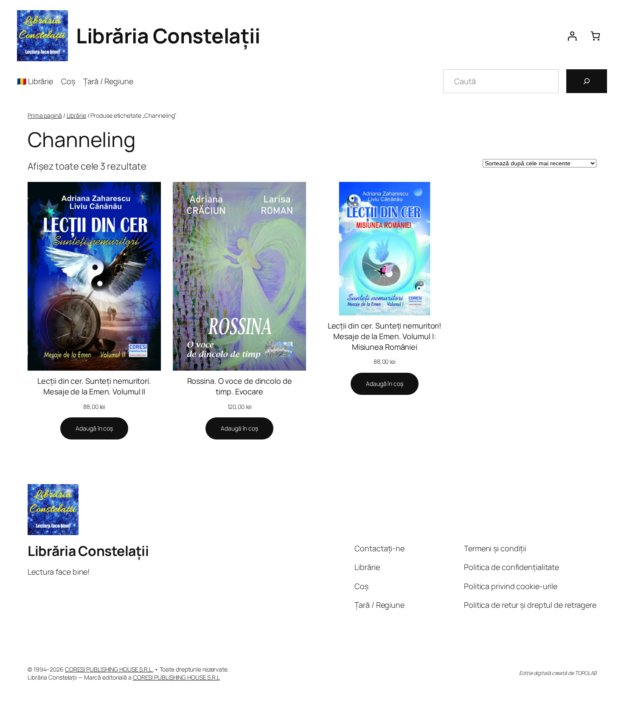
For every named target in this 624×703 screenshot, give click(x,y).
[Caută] (586, 81)
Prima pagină (45, 115)
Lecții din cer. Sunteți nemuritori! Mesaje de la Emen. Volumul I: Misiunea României (385, 336)
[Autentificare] (572, 36)
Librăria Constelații (168, 35)
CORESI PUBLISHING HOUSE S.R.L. (109, 669)
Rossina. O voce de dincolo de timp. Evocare (239, 386)
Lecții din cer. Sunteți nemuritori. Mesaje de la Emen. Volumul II (94, 386)
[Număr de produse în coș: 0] (595, 36)
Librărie (76, 115)
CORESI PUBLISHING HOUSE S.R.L (176, 677)
